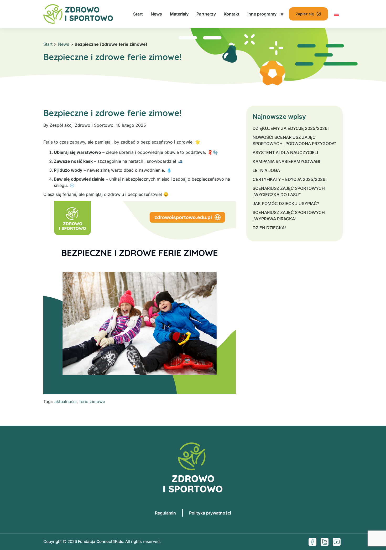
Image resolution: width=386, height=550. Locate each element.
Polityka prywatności (210, 513)
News (156, 14)
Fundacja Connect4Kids (100, 541)
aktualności (65, 401)
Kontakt (231, 14)
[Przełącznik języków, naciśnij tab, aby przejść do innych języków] (336, 13)
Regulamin (165, 513)
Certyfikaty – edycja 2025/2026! (290, 179)
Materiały (179, 14)
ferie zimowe (92, 401)
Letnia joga (266, 170)
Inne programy (262, 14)
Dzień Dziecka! (269, 227)
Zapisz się (305, 14)
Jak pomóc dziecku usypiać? (286, 203)
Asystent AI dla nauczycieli (285, 152)
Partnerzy (206, 14)
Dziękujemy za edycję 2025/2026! (291, 128)
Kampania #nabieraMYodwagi (286, 161)
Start (138, 14)
